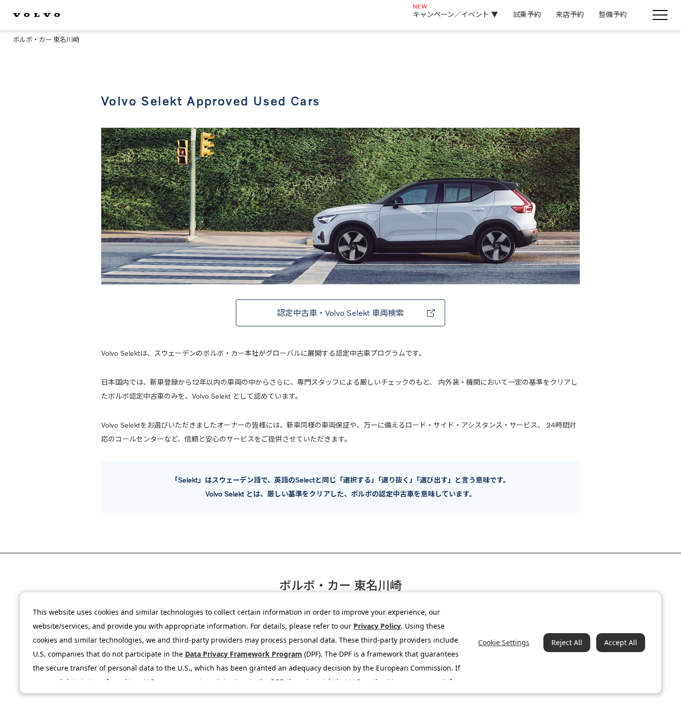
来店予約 (570, 14)
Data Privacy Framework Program (243, 654)
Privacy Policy (377, 626)
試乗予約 (527, 14)
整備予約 (613, 14)
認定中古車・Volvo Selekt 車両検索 (340, 313)
